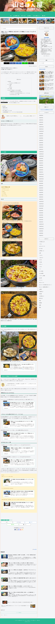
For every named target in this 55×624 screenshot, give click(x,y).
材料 (10, 85)
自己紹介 (9, 81)
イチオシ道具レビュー (33, 620)
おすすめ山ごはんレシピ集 (14, 94)
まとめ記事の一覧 (20, 620)
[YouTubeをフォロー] (20, 529)
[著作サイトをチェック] (15, 529)
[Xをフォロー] (17, 529)
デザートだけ (24, 620)
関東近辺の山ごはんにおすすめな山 (16, 91)
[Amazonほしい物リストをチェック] (22, 529)
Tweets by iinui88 (42, 69)
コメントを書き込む (18, 612)
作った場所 (10, 88)
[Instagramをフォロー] (19, 529)
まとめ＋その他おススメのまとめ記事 (14, 90)
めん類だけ (28, 620)
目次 (17, 79)
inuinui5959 (46, 37)
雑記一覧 (38, 620)
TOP (16, 620)
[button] (36, 28)
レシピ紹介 (10, 84)
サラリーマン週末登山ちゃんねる (47, 109)
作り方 (11, 87)
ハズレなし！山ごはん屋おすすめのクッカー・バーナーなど (20, 93)
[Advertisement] (19, 540)
